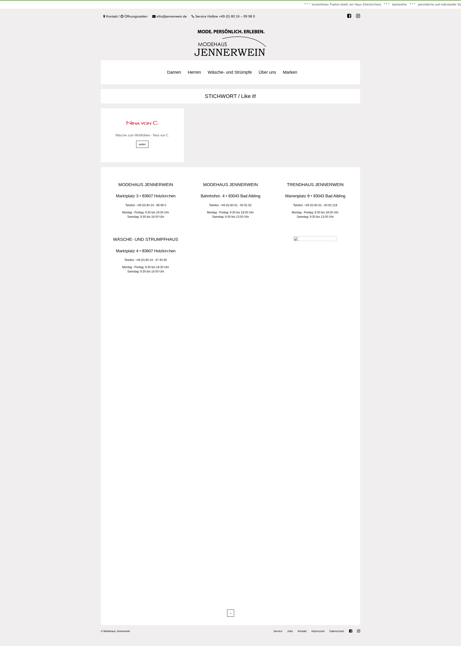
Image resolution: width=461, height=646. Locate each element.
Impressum (318, 631)
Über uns (267, 72)
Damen (174, 72)
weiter (142, 144)
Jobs (290, 631)
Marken (290, 72)
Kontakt (302, 631)
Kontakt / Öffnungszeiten (126, 16)
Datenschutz (336, 631)
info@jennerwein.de (171, 16)
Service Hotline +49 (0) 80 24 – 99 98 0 (224, 16)
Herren (194, 72)
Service (277, 631)
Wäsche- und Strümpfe (230, 72)
